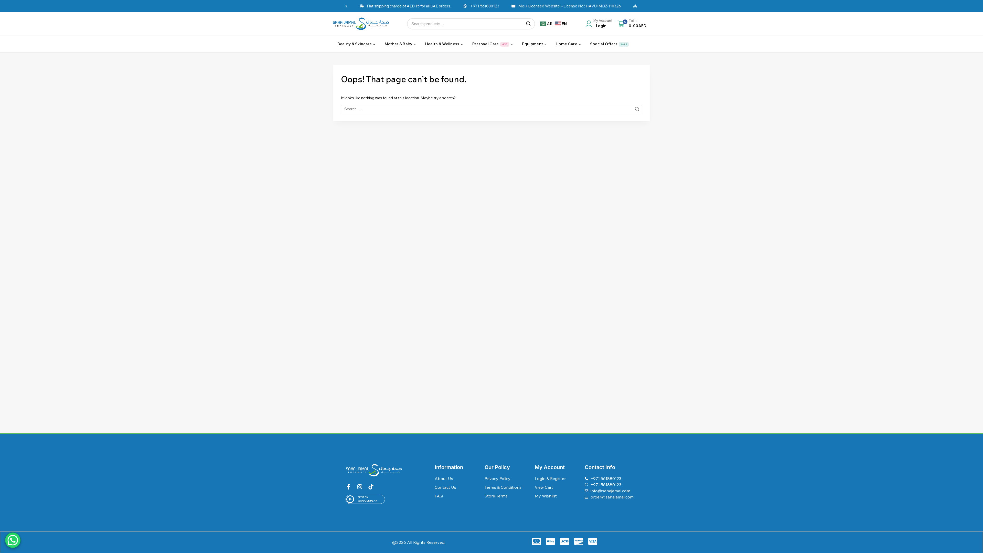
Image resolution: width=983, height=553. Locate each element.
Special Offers (608, 43)
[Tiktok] (371, 487)
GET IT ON (363, 497)
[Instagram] (359, 487)
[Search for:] (491, 109)
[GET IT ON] (350, 499)
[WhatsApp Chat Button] (12, 540)
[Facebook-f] (348, 487)
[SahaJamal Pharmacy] (361, 23)
